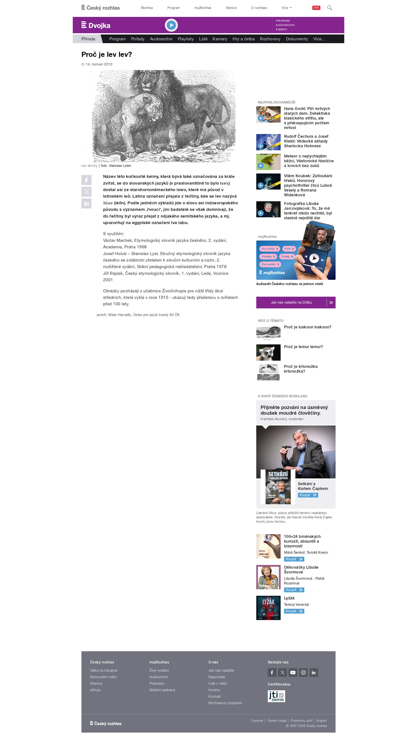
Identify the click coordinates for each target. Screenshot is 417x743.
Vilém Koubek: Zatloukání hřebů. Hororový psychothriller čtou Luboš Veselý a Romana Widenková (308, 185)
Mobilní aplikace (162, 690)
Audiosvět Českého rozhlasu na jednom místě (289, 284)
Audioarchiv (285, 25)
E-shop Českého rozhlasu (283, 396)
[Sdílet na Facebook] (86, 180)
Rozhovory (270, 38)
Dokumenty (297, 38)
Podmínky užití (301, 720)
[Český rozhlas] (100, 8)
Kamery (281, 29)
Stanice (231, 8)
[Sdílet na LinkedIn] (86, 203)
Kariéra (214, 690)
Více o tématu (271, 321)
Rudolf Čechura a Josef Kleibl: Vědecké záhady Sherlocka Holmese (306, 141)
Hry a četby (268, 248)
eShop (95, 690)
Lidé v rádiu (217, 683)
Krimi (288, 248)
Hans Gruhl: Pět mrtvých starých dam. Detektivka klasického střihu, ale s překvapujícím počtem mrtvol (307, 118)
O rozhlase (259, 8)
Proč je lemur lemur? (303, 346)
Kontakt (214, 696)
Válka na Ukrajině (103, 670)
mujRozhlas (203, 8)
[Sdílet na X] (86, 192)
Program (173, 8)
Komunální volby (103, 677)
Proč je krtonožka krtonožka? (301, 368)
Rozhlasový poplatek (225, 703)
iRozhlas (147, 8)
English (321, 720)
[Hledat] (330, 8)
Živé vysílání (268, 264)
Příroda (88, 38)
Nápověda (216, 677)
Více (319, 38)
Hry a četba (244, 38)
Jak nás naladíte (221, 670)
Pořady (138, 38)
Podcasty (157, 683)
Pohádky (266, 256)
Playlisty (186, 38)
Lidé (203, 38)
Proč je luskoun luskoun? (307, 327)
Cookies (257, 720)
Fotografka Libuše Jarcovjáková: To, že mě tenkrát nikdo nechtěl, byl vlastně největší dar (308, 210)
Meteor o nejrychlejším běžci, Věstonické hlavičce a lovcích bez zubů (309, 161)
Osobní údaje (277, 720)
